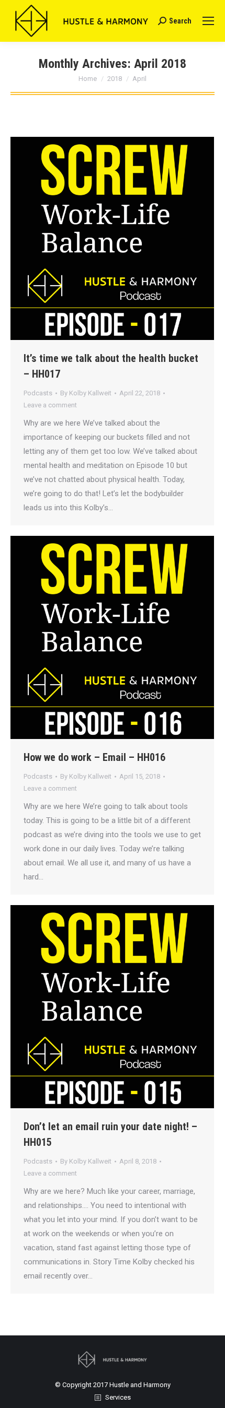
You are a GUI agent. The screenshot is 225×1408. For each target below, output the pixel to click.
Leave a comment (50, 405)
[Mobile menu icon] (208, 21)
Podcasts (38, 393)
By (85, 393)
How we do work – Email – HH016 (94, 757)
